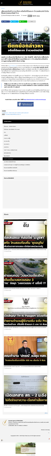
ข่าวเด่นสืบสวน (19, 113)
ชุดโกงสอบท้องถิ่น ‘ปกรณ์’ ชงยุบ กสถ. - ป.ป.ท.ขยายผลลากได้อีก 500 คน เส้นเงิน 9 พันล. (22, 366)
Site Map (48, 430)
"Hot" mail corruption (10, 150)
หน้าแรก (3, 8)
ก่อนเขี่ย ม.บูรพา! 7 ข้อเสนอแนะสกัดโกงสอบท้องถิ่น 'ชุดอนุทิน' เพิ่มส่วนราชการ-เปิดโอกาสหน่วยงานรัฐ (25, 249)
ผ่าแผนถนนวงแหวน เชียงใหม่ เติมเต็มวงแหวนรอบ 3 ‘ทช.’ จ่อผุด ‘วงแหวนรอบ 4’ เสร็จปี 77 (22, 288)
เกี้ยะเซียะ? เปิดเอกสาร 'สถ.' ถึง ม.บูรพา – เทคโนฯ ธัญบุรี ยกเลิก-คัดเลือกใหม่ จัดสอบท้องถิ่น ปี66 (24, 405)
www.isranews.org (13, 65)
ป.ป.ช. (19, 114)
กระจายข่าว (6, 144)
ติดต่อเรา (43, 430)
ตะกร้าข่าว (6, 147)
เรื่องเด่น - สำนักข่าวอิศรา (9, 113)
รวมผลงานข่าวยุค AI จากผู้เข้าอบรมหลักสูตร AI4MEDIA (17, 165)
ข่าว (3, 113)
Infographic (7, 153)
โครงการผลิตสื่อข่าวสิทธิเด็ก (10, 167)
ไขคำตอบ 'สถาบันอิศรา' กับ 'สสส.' (12, 129)
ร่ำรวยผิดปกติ (25, 113)
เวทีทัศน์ (6, 135)
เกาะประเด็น (6, 141)
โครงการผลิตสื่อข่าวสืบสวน (10, 170)
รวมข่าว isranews (8, 159)
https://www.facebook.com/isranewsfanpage (35, 99)
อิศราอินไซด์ (7, 156)
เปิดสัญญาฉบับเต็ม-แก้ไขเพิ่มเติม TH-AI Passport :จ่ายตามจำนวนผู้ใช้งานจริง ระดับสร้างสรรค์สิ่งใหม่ (25, 327)
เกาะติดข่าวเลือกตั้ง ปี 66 (10, 162)
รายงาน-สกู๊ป (7, 138)
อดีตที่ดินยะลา (15, 114)
